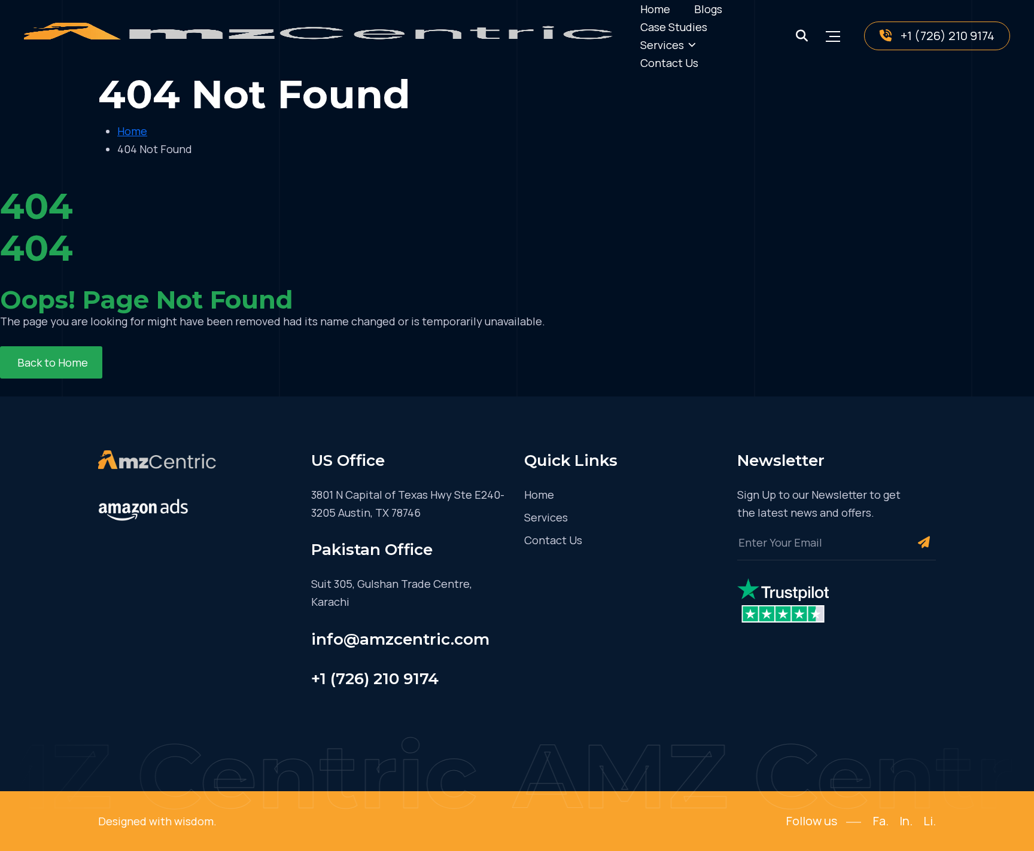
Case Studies (673, 27)
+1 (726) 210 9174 (948, 36)
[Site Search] (802, 36)
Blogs (708, 9)
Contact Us (669, 63)
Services (662, 45)
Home (655, 9)
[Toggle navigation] (833, 36)
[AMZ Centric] (323, 36)
